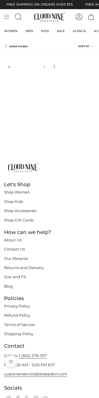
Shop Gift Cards (19, 220)
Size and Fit (15, 277)
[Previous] (22, 66)
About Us (13, 240)
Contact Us (14, 249)
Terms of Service (19, 324)
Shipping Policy (18, 334)
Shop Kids (13, 201)
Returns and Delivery (24, 268)
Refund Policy (17, 315)
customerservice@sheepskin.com (35, 374)
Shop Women (17, 192)
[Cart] (91, 17)
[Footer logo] (23, 168)
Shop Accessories (20, 211)
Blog (8, 286)
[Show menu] (7, 17)
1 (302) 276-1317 (33, 355)
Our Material (16, 258)
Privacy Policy (17, 306)
